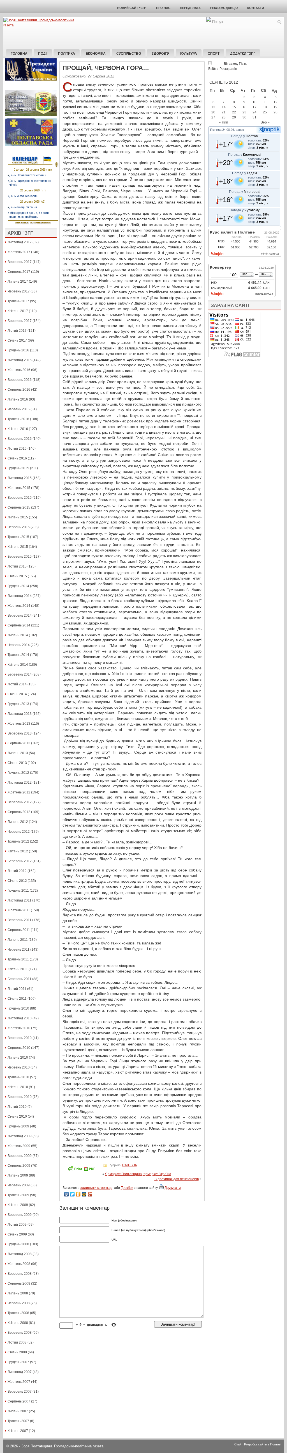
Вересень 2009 (20, 1156)
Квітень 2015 (18, 547)
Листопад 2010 (20, 1018)
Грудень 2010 (18, 1008)
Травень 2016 (18, 419)
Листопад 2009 (20, 1136)
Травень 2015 (18, 537)
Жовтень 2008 (19, 1264)
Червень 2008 (19, 1303)
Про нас (163, 8)
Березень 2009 (20, 1215)
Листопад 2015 (20, 478)
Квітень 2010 (18, 1087)
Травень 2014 (18, 655)
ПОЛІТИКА (66, 54)
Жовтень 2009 (19, 1146)
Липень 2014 (18, 635)
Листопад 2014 (20, 596)
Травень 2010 (18, 1077)
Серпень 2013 (19, 743)
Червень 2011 (18, 949)
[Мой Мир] (84, 1194)
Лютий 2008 (17, 1342)
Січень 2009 (17, 1234)
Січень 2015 (17, 576)
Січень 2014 (17, 694)
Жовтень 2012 (19, 792)
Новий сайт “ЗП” (132, 8)
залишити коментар (96, 1188)
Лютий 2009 (17, 1225)
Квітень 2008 (18, 1323)
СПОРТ (213, 54)
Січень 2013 (17, 763)
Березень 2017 (20, 321)
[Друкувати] (161, 1188)
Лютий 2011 (17, 989)
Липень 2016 (18, 399)
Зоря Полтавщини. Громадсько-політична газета (62, 1446)
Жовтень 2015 (19, 488)
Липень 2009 (18, 1175)
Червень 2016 (19, 409)
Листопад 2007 (20, 1372)
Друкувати (173, 1188)
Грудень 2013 (18, 704)
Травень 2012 (18, 841)
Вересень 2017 (20, 262)
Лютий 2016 (17, 448)
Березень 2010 (20, 1097)
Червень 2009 (19, 1185)
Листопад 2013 (20, 714)
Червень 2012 (19, 832)
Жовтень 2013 (19, 724)
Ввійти (213, 69)
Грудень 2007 (18, 1362)
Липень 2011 (18, 940)
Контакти (255, 8)
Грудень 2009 (18, 1126)
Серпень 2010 (19, 1048)
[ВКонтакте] (67, 1194)
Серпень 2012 (19, 812)
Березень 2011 (19, 979)
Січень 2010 (17, 1116)
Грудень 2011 (18, 891)
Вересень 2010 (20, 1038)
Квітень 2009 (18, 1205)
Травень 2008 (18, 1313)
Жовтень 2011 (19, 910)
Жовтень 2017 (19, 252)
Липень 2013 (18, 753)
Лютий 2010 (17, 1107)
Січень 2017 (17, 340)
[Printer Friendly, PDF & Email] (82, 1170)
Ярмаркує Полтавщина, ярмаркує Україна (138, 1174)
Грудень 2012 (18, 773)
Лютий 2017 (17, 331)
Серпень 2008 (19, 1283)
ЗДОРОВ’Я (161, 54)
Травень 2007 (18, 1421)
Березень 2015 (20, 557)
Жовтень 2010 (19, 1028)
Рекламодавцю (224, 8)
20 (213, 112)
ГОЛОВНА (129, 1164)
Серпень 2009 (19, 1166)
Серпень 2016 (19, 390)
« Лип (223, 122)
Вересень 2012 (20, 802)
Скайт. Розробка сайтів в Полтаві (257, 1444)
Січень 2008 (17, 1352)
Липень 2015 (18, 517)
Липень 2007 (18, 1411)
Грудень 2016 (18, 350)
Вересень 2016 (20, 380)
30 (244, 117)
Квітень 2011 (18, 969)
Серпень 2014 (19, 625)
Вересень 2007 (20, 1391)
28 (224, 117)
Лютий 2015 (17, 566)
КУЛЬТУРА (188, 54)
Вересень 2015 (20, 498)
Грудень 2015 (18, 468)
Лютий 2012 (17, 871)
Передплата (190, 8)
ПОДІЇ (42, 54)
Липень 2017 (18, 281)
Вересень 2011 (19, 920)
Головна (19, 54)
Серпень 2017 (19, 272)
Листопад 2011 (19, 900)
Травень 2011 (18, 959)
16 (244, 107)
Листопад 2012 (20, 782)
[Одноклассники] (78, 1194)
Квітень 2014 (18, 665)
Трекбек (127, 1188)
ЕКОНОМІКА (96, 54)
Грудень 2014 (18, 586)
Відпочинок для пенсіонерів (176, 1179)
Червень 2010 (19, 1067)
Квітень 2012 (18, 851)
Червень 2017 (19, 291)
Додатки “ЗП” (242, 54)
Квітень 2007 (18, 1431)
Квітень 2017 (18, 311)
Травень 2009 (18, 1195)
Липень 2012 (18, 822)
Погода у (244, 136)
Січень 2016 (17, 458)
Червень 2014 (19, 645)
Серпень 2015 (19, 507)
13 (213, 107)
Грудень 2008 (18, 1244)
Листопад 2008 (20, 1254)
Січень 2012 (17, 881)
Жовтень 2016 (19, 370)
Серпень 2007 (19, 1401)
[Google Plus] (90, 1194)
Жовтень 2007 (19, 1382)
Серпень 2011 (19, 930)
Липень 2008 (18, 1293)
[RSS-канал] (208, 20)
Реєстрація (228, 69)
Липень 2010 (18, 1058)
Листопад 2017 (20, 242)
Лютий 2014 (17, 684)
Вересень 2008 (20, 1274)
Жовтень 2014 (19, 606)
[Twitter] (72, 1194)
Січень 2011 (17, 999)
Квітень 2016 (18, 429)
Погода (215, 129)
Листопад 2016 (20, 360)
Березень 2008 (20, 1333)
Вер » (265, 122)
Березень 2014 (20, 674)
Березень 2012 (20, 861)
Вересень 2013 (20, 733)
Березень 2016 (20, 439)
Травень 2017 (18, 301)
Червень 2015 (19, 527)
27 (213, 117)
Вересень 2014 (20, 615)
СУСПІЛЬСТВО (128, 54)
